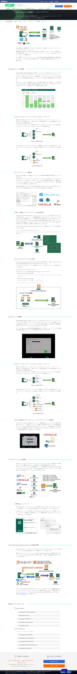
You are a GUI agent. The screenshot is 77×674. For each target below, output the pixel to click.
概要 (8, 8)
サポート (46, 1)
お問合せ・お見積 (68, 6)
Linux (25, 21)
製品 (42, 1)
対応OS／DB (44, 21)
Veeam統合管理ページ (23, 593)
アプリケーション (31, 21)
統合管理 (38, 21)
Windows (20, 21)
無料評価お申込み (59, 6)
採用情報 (56, 1)
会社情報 (51, 1)
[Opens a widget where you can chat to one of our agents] (64, 670)
